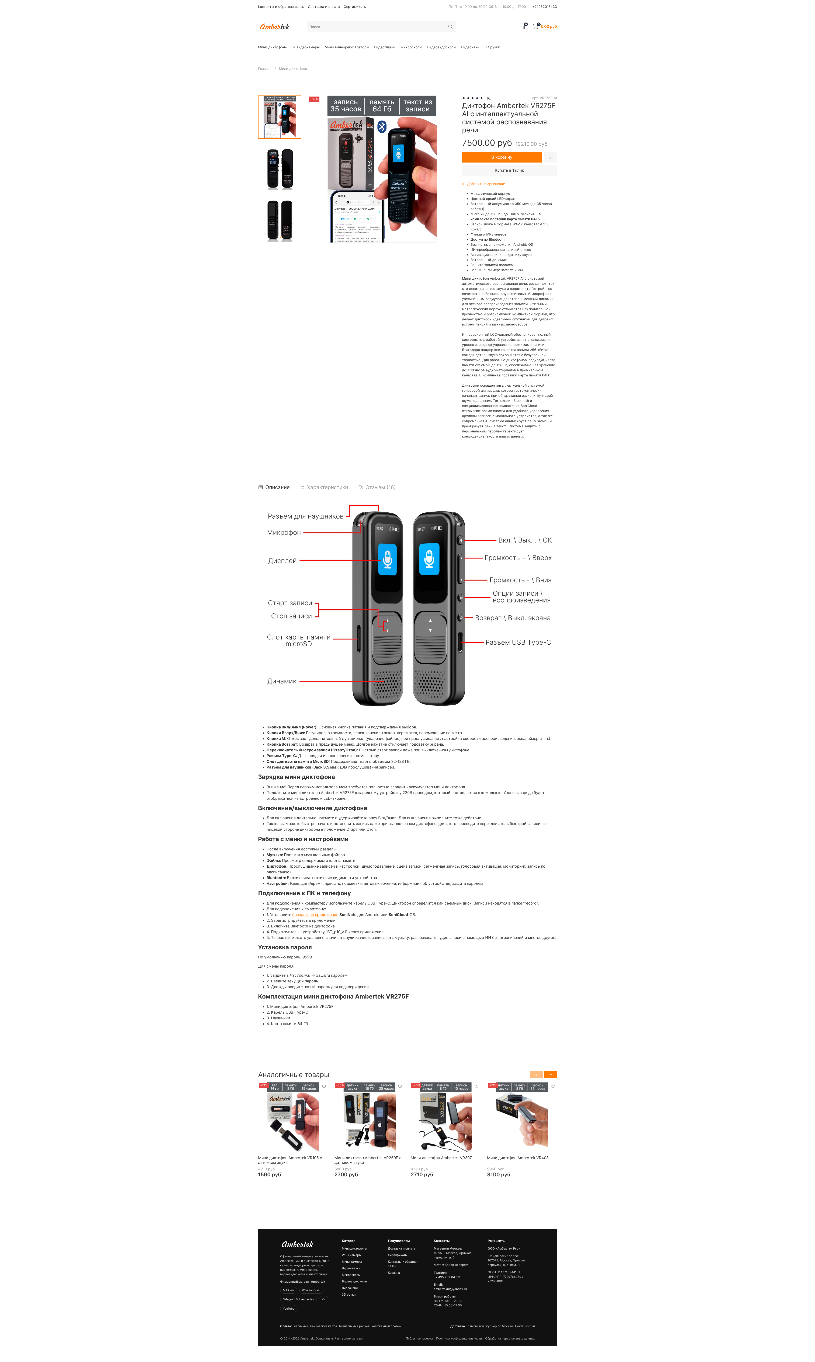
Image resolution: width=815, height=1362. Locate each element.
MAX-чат (288, 1290)
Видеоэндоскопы (441, 47)
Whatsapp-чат (311, 1290)
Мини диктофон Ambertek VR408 (518, 1158)
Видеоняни (470, 47)
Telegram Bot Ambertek (298, 1299)
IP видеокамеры (306, 47)
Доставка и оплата (324, 6)
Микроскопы (411, 47)
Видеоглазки (384, 47)
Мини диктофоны (272, 47)
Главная (264, 68)
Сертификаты (355, 6)
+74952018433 (544, 6)
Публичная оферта (419, 1338)
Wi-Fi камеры (351, 1255)
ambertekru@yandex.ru (450, 1289)
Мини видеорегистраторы (347, 47)
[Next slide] (280, 237)
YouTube (288, 1308)
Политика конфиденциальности (459, 1338)
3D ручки (492, 47)
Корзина (394, 1272)
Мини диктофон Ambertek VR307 (441, 1158)
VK (323, 1299)
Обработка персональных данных (510, 1338)
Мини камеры (352, 1261)
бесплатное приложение (315, 914)
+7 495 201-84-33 (447, 1277)
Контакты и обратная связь (281, 6)
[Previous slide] (317, 169)
